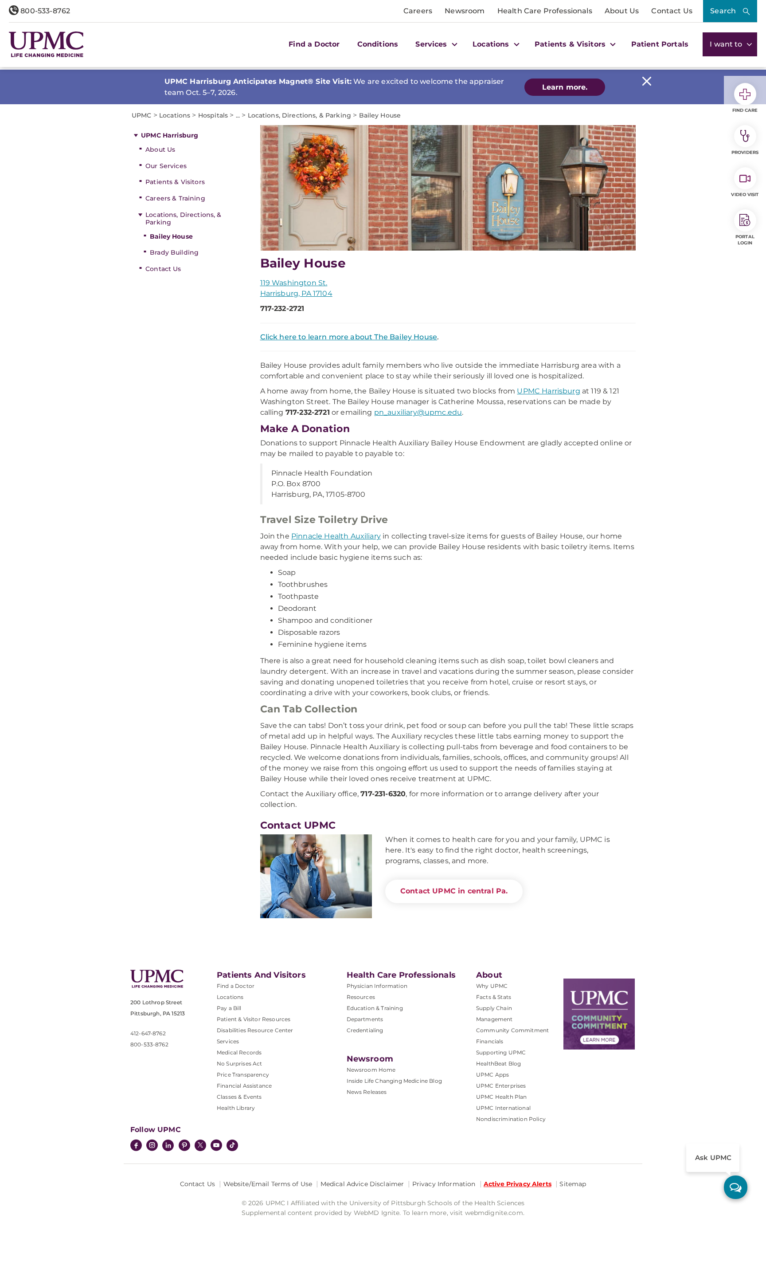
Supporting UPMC (501, 1052)
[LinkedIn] (168, 1146)
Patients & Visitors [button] (571, 44)
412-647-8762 (148, 1033)
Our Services (166, 166)
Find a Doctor (314, 44)
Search (723, 11)
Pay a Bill (229, 1008)
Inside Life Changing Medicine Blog (394, 1080)
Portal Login (744, 240)
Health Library (236, 1108)
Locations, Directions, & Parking (183, 218)
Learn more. (565, 87)
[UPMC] (46, 44)
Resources (361, 997)
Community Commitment (512, 1030)
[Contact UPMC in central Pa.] (316, 876)
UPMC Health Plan (501, 1096)
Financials (490, 1041)
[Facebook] (136, 1146)
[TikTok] (232, 1145)
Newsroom (465, 11)
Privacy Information (444, 1184)
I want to (727, 44)
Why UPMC (492, 986)
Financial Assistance (244, 1085)
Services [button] (432, 44)
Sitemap (572, 1184)
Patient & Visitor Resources (253, 1019)
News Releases (367, 1092)
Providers (744, 152)
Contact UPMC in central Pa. (454, 891)
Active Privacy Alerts (517, 1184)
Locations (230, 997)
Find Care (745, 110)
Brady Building (174, 252)
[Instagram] (152, 1146)
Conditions (378, 44)
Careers (417, 11)
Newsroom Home (371, 1069)
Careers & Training (175, 198)
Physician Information (377, 986)
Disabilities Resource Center (255, 1030)
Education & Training (375, 1008)
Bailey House (171, 236)
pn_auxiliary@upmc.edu (418, 412)
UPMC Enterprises (501, 1085)
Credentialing (365, 1030)
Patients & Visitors (175, 182)
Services (228, 1041)
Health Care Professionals (544, 11)
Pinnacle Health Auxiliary (336, 536)
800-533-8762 (44, 11)
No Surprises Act (239, 1063)
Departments (365, 1019)
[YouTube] (216, 1146)
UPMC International (503, 1108)
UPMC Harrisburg (169, 135)
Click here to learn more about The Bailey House (349, 337)
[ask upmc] (735, 1187)
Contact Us (671, 11)
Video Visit (744, 194)
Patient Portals (659, 44)
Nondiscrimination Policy (511, 1119)
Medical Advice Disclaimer (362, 1184)
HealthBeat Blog (498, 1063)
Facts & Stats (493, 997)
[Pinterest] (184, 1146)
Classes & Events (239, 1096)
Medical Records (239, 1052)
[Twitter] (200, 1145)
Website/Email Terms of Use (268, 1184)
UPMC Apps (492, 1074)
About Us (622, 11)
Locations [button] (492, 44)
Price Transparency (243, 1074)
